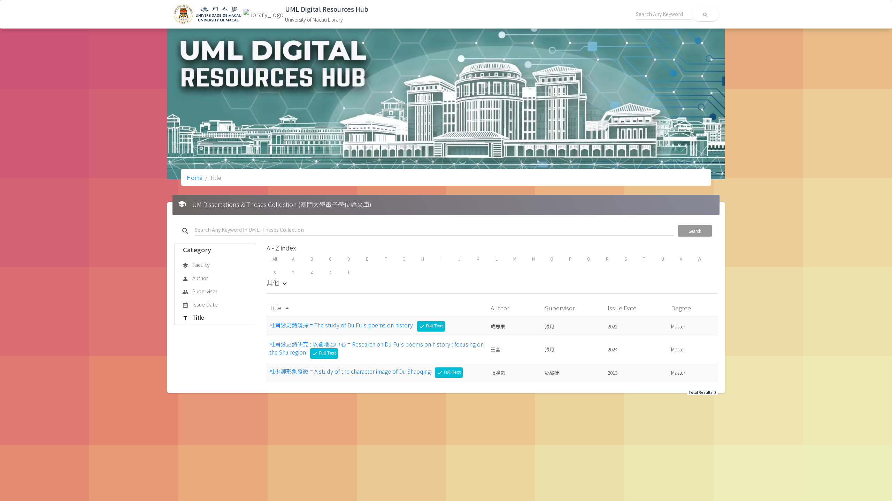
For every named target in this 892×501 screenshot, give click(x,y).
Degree (681, 307)
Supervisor (199, 291)
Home (194, 177)
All (274, 259)
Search (695, 231)
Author (195, 278)
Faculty (195, 265)
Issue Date (200, 304)
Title (193, 317)
